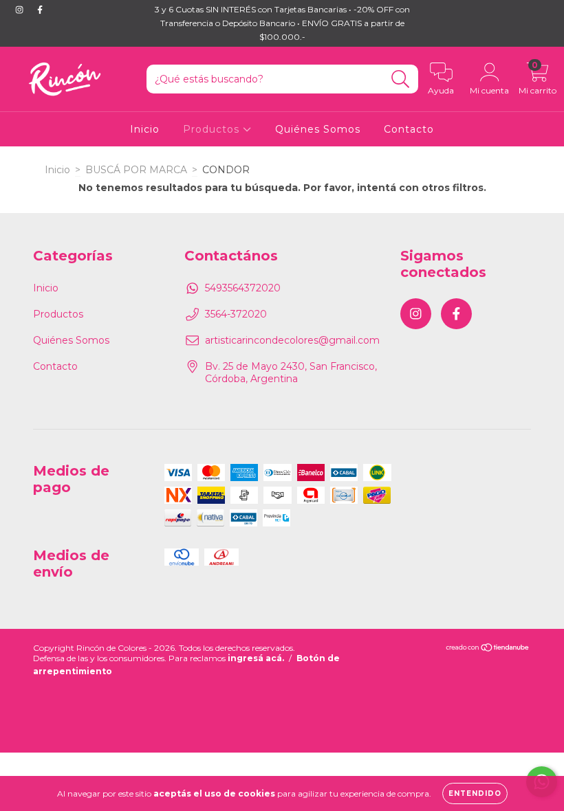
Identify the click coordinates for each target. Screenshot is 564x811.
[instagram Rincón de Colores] (20, 9)
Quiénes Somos (317, 129)
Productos (213, 129)
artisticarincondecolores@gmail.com (292, 340)
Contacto (409, 129)
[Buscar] (400, 79)
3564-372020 (236, 314)
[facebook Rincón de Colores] (40, 9)
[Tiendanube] (488, 649)
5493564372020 (243, 288)
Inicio (145, 129)
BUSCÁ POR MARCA (136, 170)
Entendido (474, 793)
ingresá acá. (256, 658)
